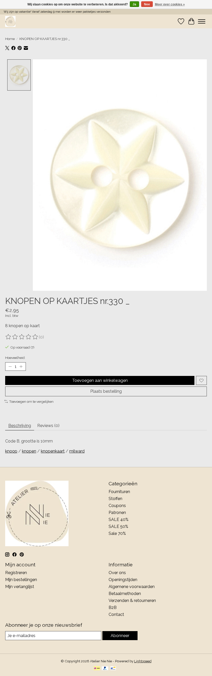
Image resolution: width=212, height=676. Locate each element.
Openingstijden (123, 579)
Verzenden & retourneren (132, 600)
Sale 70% (117, 533)
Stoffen (115, 498)
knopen (29, 451)
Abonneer (120, 635)
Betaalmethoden (125, 593)
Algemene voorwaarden (132, 586)
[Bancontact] (113, 668)
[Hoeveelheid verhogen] (21, 366)
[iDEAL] (97, 668)
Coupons (117, 505)
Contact (116, 614)
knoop (11, 451)
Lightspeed (143, 661)
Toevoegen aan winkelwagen (100, 380)
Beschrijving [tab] (19, 425)
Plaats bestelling (106, 391)
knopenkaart (53, 451)
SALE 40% (118, 519)
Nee (147, 4)
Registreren (16, 572)
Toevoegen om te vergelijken (31, 401)
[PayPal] (105, 668)
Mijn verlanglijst (19, 586)
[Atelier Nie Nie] (10, 21)
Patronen (117, 512)
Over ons (117, 572)
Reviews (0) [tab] (48, 425)
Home (10, 39)
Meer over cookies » (170, 4)
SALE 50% (118, 526)
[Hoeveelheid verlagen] (10, 366)
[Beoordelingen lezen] (22, 337)
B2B (113, 607)
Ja (134, 4)
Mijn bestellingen (21, 579)
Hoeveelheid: (15, 358)
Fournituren (119, 491)
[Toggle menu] (201, 21)
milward (77, 451)
